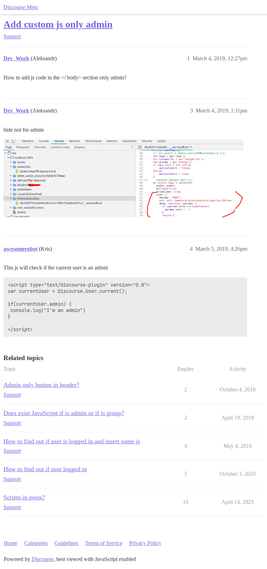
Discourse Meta (20, 7)
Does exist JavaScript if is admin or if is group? (63, 413)
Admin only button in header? (41, 384)
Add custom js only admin (58, 24)
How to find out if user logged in (45, 469)
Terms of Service (103, 543)
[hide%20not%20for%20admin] (123, 178)
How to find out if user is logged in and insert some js (71, 441)
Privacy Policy (145, 543)
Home (10, 543)
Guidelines (66, 543)
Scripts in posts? (24, 497)
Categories (36, 543)
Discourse (43, 559)
